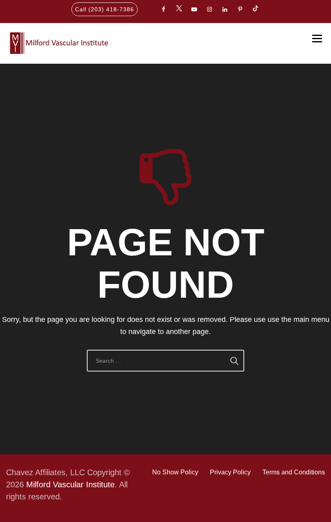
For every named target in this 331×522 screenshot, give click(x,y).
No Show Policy (175, 472)
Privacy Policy (230, 472)
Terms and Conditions (293, 472)
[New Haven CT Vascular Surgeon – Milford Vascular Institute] (58, 43)
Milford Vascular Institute (70, 484)
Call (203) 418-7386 (104, 9)
